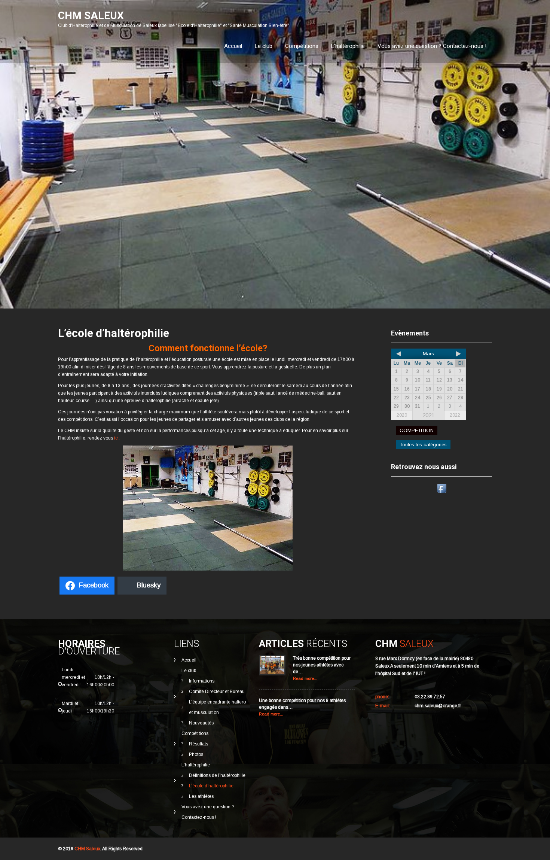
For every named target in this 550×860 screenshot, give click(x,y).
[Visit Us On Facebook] (442, 492)
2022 (455, 415)
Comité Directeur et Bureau (217, 691)
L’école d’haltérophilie (211, 785)
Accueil (233, 46)
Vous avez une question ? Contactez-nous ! (432, 46)
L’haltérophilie (348, 46)
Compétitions (301, 46)
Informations (201, 681)
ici (116, 438)
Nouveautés (201, 723)
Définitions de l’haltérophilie (217, 775)
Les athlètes (201, 796)
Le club (263, 46)
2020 (402, 415)
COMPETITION (417, 430)
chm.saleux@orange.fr (438, 705)
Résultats (198, 744)
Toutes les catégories (423, 444)
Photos (196, 754)
